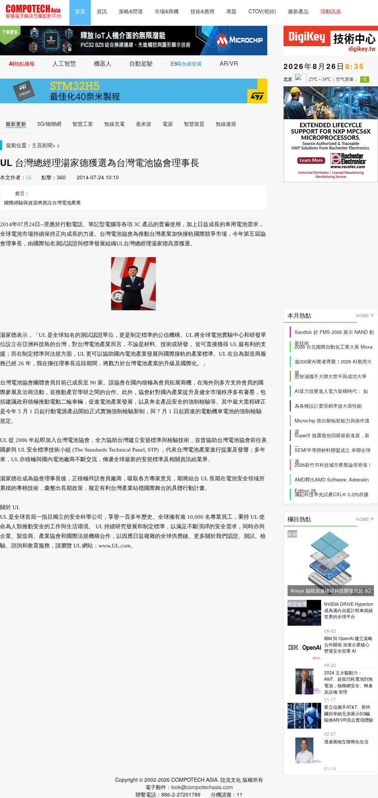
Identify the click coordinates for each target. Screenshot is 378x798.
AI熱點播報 (22, 63)
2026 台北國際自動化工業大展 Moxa (333, 346)
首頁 (80, 11)
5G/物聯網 (49, 123)
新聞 (47, 145)
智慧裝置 (194, 123)
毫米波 (143, 123)
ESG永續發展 (186, 63)
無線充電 (114, 123)
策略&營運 (131, 11)
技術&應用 (202, 11)
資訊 (102, 11)
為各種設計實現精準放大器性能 (328, 405)
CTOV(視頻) (262, 11)
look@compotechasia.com (202, 787)
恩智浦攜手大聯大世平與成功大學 (331, 376)
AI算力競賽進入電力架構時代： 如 (331, 390)
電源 (167, 123)
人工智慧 (64, 63)
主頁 (37, 145)
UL (29, 177)
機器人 (102, 63)
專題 (231, 11)
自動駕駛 (141, 63)
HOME (362, 315)
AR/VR (229, 63)
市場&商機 (167, 11)
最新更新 (16, 123)
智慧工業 (82, 123)
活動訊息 (330, 11)
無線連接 (226, 123)
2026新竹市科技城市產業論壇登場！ (333, 464)
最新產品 (298, 11)
